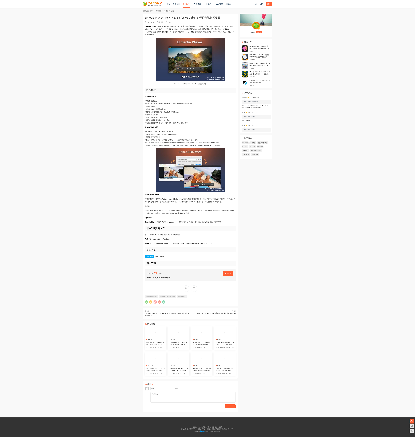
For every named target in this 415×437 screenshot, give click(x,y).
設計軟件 (208, 4)
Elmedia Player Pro (151, 296)
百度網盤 (150, 256)
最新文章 (176, 4)
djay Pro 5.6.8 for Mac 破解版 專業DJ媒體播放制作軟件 (155, 343)
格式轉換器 (254, 154)
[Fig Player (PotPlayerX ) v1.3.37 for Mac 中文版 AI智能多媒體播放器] (225, 332)
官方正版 (150, 365)
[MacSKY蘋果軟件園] (152, 4)
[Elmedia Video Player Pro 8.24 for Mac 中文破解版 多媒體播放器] (225, 358)
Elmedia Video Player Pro (167, 296)
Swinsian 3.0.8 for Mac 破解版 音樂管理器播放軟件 (202, 369)
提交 (230, 406)
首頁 (168, 4)
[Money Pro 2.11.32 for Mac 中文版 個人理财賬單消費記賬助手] (245, 74)
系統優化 (252, 143)
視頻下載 (252, 147)
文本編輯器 (245, 154)
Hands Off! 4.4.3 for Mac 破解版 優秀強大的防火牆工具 (216, 313)
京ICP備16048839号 (216, 427)
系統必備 (197, 4)
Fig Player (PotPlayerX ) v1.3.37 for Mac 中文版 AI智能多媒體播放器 (225, 343)
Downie (244, 147)
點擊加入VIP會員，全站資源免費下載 (158, 278)
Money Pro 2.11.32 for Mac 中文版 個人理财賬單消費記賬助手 (259, 74)
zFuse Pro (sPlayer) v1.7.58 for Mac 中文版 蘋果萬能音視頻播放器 (179, 369)
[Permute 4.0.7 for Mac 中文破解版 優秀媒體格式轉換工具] (245, 65)
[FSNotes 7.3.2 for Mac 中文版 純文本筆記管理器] (245, 82)
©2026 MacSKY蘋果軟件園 (201, 427)
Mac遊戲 (219, 4)
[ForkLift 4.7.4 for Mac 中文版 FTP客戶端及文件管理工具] (245, 57)
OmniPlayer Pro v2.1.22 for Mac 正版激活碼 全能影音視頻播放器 (155, 369)
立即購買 (228, 273)
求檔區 (228, 4)
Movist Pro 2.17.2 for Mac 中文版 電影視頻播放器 (201, 343)
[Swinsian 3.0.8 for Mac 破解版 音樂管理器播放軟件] (202, 358)
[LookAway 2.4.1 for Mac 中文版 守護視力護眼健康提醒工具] (245, 48)
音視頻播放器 (192, 26)
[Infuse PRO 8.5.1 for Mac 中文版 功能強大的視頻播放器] (178, 332)
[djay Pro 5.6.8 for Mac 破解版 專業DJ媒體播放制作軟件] (155, 332)
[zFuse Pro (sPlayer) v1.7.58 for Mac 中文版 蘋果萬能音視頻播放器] (178, 358)
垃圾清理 (260, 147)
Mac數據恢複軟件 (256, 150)
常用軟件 (186, 4)
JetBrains (245, 150)
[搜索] (256, 4)
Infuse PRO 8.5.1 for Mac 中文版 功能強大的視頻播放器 (178, 343)
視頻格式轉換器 (262, 143)
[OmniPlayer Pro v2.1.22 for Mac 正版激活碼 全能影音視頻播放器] (155, 358)
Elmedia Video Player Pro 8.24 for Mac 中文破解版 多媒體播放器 (224, 369)
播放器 (161, 22)
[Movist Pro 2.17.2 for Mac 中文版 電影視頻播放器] (202, 332)
